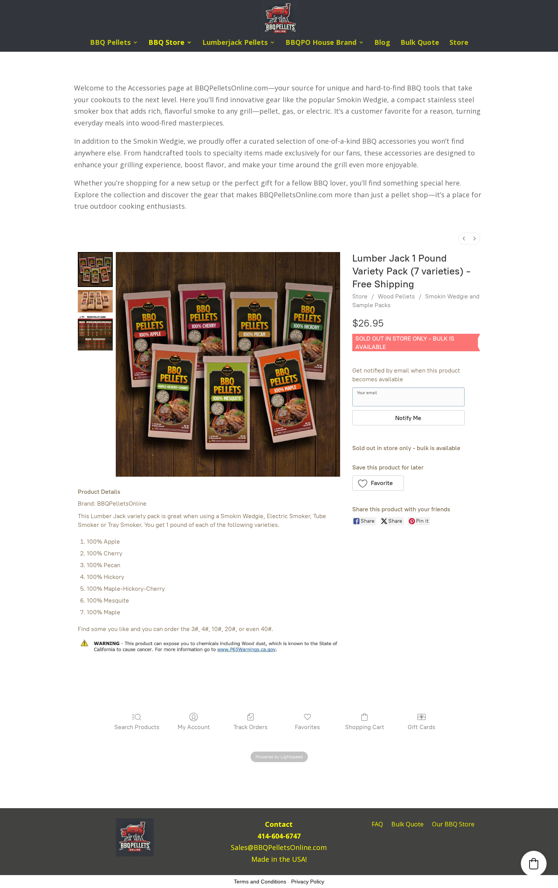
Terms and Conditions (260, 881)
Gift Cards (421, 727)
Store (458, 43)
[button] (378, 483)
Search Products (136, 727)
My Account (194, 727)
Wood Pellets (396, 296)
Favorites (307, 727)
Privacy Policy (307, 881)
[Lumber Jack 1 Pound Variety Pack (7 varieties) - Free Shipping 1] (95, 301)
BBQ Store (166, 43)
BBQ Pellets (110, 43)
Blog (382, 43)
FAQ (377, 824)
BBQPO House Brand (320, 43)
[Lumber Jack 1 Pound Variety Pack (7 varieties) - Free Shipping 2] (95, 333)
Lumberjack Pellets (235, 43)
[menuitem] (464, 238)
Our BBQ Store (453, 824)
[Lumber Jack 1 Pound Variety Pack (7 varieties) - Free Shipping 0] (95, 269)
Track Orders (250, 727)
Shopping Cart (364, 727)
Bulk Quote (419, 43)
